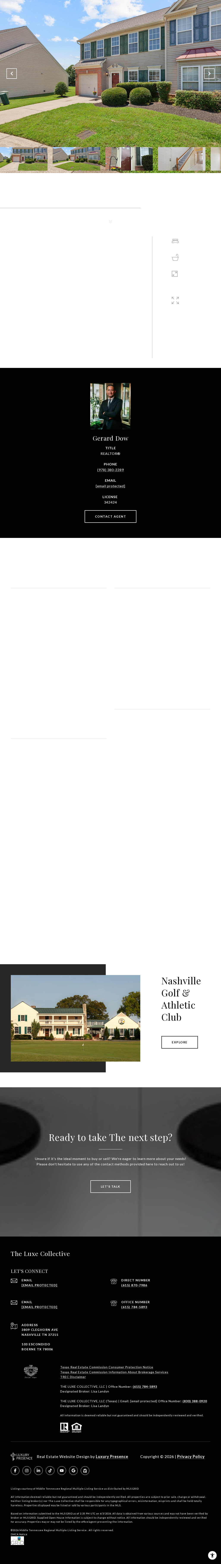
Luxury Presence (112, 1456)
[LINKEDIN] (38, 1470)
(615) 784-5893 (134, 1307)
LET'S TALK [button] (110, 1186)
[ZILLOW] (85, 1470)
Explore (180, 1042)
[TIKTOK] (50, 1470)
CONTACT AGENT (110, 516)
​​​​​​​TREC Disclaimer (73, 1377)
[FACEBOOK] (15, 1470)
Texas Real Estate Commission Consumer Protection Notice (106, 1367)
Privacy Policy (191, 1456)
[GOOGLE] (73, 1470)
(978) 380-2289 (110, 470)
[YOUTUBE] (61, 1470)
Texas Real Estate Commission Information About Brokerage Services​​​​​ (114, 1372)
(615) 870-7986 (134, 1285)
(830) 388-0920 (195, 1401)
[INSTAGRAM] (26, 1470)
